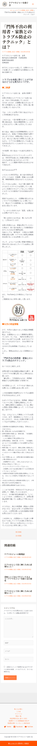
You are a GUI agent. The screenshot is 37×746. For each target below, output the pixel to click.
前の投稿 (18, 532)
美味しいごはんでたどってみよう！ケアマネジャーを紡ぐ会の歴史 (18, 579)
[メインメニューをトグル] (33, 4)
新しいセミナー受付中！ (16, 743)
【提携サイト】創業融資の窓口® (18, 721)
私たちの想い (18, 709)
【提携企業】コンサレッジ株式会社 (18, 723)
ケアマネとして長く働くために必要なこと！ (18, 566)
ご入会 (18, 711)
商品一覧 (18, 716)
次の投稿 (18, 536)
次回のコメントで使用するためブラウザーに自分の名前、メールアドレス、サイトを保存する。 (18, 669)
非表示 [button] (26, 743)
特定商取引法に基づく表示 (18, 718)
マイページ (18, 714)
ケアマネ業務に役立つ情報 (10, 52)
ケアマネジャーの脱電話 (14, 554)
